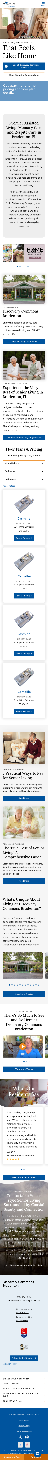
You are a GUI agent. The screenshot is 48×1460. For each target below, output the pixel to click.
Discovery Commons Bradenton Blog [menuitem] (20, 1395)
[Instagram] (27, 1445)
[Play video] (22, 1047)
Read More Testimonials (24, 1177)
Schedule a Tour (12, 1457)
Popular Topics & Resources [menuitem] (18, 1389)
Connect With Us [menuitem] (12, 1401)
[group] (24, 253)
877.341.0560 (24, 1420)
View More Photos (24, 994)
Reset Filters (9, 486)
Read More (24, 798)
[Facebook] (20, 1445)
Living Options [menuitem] (11, 1384)
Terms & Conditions (24, 1431)
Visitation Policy (10, 1364)
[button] (17, 266)
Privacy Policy (24, 1426)
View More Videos (24, 1069)
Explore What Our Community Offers (24, 1265)
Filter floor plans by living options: (24, 455)
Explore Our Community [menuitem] (16, 1379)
